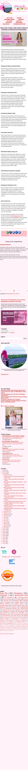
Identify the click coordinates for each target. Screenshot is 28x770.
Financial (14, 607)
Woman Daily (5, 459)
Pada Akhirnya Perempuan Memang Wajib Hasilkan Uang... (14, 506)
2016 (4, 538)
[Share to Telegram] (19, 232)
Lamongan (15, 627)
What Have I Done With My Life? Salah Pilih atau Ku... (15, 491)
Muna (20, 627)
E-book (17, 620)
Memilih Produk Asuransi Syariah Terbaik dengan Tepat (14, 488)
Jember (1, 624)
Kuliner (6, 600)
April (5, 522)
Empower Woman (9, 19)
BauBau (26, 615)
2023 (4, 528)
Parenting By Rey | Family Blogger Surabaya (13, 436)
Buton (8, 617)
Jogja (25, 617)
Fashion (14, 617)
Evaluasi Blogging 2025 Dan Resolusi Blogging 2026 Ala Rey (13, 395)
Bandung (12, 626)
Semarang (17, 629)
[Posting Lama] (27, 291)
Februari (6, 525)
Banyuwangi (10, 620)
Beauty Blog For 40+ (7, 453)
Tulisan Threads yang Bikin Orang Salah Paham (14, 479)
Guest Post (3, 621)
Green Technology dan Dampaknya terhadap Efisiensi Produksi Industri (13, 450)
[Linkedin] (16, 232)
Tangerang (9, 623)
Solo (6, 626)
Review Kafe (10, 629)
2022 (4, 529)
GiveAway (23, 620)
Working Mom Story (19, 24)
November (6, 511)
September (7, 514)
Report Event (19, 604)
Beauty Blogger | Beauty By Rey (10, 441)
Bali (15, 623)
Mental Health (24, 608)
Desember (6, 474)
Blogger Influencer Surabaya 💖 (7, 633)
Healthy (25, 600)
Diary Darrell (3, 612)
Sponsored (19, 22)
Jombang (9, 627)
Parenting (7, 599)
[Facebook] (10, 232)
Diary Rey (21, 19)
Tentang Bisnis (23, 597)
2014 (4, 541)
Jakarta (20, 617)
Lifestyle (18, 21)
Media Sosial (19, 602)
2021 (4, 531)
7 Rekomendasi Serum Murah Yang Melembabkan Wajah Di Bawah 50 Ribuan (12, 455)
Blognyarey (5, 448)
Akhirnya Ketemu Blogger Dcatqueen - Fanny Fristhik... (15, 482)
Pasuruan (19, 624)
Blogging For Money (9, 611)
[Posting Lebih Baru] (0, 291)
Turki (10, 630)
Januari (6, 526)
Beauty (26, 610)
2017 (4, 537)
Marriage (18, 599)
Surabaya (16, 600)
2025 (4, 471)
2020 (4, 532)
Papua (25, 627)
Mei (5, 520)
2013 (4, 543)
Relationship (21, 611)
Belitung (18, 626)
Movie (26, 599)
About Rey (10, 18)
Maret (5, 523)
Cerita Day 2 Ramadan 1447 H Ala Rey (10, 399)
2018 (4, 535)
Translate (12, 332)
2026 (4, 470)
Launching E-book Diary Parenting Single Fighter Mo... (14, 485)
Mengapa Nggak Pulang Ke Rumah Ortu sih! (15, 501)
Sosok (1, 630)
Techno (14, 605)
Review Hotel (7, 610)
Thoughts (9, 22)
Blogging (9, 21)
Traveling (7, 602)
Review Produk (5, 604)
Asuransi (26, 614)
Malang (11, 621)
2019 (4, 534)
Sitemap (19, 18)
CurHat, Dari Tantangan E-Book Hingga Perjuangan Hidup (13, 496)
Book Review (6, 615)
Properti (13, 612)
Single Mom (6, 24)
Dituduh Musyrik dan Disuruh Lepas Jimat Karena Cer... (14, 477)
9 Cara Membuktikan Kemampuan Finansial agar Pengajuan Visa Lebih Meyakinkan (13, 437)
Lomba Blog (4, 605)
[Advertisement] (14, 696)
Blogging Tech (4, 607)
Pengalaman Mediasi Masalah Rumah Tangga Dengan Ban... (15, 509)
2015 (4, 540)
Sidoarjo (2, 620)
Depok (3, 627)
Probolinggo (15, 618)
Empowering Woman (11, 608)
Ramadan (22, 612)
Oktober (6, 512)
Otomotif (2, 623)
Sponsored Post (21, 595)
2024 (4, 473)
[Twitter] (13, 232)
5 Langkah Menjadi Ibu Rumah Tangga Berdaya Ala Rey (13, 503)
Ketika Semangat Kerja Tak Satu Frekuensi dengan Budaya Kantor (14, 397)
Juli (5, 517)
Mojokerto (12, 624)
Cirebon (19, 623)
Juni (5, 518)
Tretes (6, 630)
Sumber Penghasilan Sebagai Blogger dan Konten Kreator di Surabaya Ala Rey (13, 401)
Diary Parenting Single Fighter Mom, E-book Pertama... (15, 493)
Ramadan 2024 (3, 629)
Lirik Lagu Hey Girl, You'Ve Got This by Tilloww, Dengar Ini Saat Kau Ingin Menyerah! (11, 461)
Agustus (6, 515)
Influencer (18, 610)
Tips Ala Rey (17, 614)
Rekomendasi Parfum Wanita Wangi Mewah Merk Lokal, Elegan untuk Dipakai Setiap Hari (13, 444)
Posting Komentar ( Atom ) (13, 293)
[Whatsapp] (7, 232)
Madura (6, 624)
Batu (3, 617)
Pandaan (23, 618)
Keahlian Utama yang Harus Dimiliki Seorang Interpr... (15, 499)
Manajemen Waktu (21, 621)
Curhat (24, 623)
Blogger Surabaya (4, 618)
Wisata (23, 605)
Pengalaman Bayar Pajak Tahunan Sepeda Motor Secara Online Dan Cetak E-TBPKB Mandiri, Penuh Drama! (13, 391)
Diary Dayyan (17, 615)
